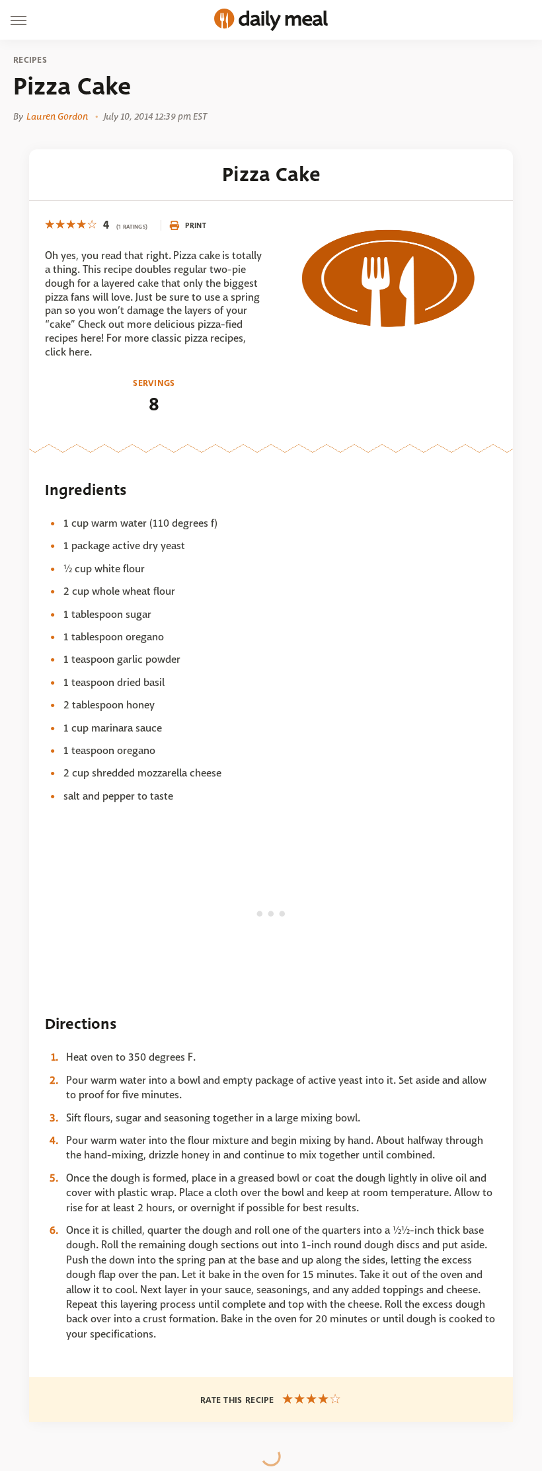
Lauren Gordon (57, 116)
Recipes (30, 60)
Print (195, 225)
